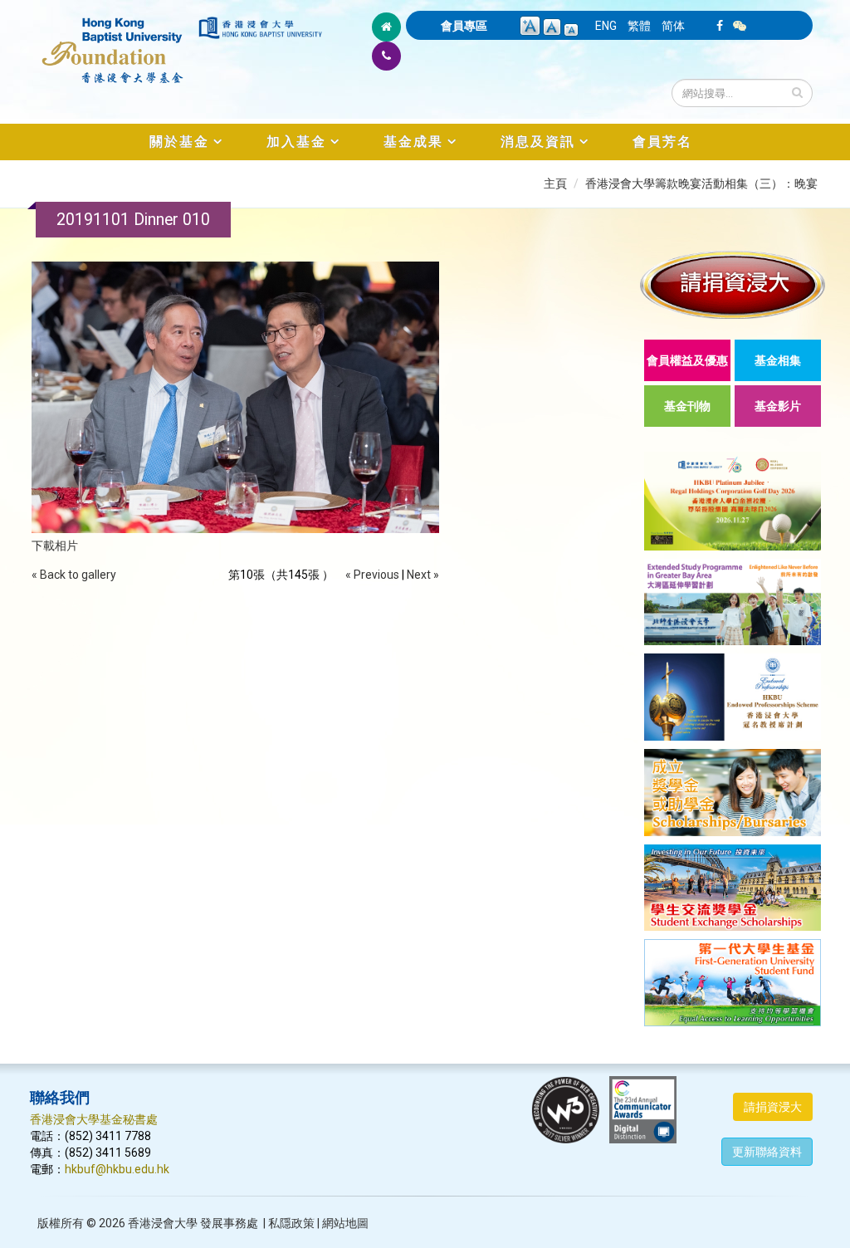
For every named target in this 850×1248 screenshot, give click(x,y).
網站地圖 (345, 1223)
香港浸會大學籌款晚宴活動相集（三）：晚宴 (701, 183)
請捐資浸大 (773, 1106)
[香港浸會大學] (260, 28)
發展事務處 (229, 1223)
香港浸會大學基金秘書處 (94, 1119)
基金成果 (413, 141)
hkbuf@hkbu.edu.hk (117, 1169)
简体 (673, 25)
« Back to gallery (74, 574)
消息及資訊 (538, 141)
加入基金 (296, 141)
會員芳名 (662, 141)
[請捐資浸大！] (732, 284)
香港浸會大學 (163, 1223)
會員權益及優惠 (687, 360)
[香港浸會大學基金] (112, 41)
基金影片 (778, 406)
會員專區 (464, 25)
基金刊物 (687, 406)
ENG (606, 25)
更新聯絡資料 (767, 1151)
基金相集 (778, 360)
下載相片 (55, 545)
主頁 (555, 183)
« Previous (372, 574)
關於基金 (179, 141)
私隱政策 (291, 1223)
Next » (423, 574)
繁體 (639, 25)
